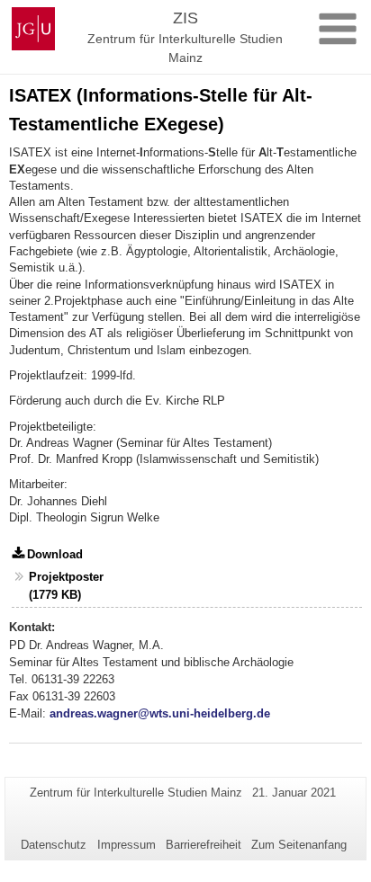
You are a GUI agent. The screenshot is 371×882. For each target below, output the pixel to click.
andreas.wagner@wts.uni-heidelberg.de (160, 713)
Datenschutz (53, 844)
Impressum (126, 844)
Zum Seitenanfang (299, 844)
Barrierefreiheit (203, 844)
